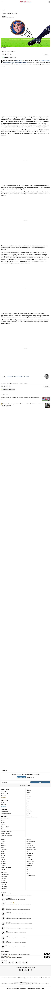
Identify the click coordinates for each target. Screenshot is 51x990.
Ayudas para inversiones (6, 835)
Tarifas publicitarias (5, 818)
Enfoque (28, 857)
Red (27, 851)
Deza (27, 800)
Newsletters (3, 804)
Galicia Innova (29, 863)
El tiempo (3, 869)
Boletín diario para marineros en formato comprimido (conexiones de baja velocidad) (18, 918)
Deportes (3, 853)
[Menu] (1, 2)
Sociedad (3, 855)
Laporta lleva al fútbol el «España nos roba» (18, 376)
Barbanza (28, 796)
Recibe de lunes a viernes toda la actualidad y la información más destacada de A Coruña (19, 928)
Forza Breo (3, 884)
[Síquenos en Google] (26, 962)
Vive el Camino (29, 859)
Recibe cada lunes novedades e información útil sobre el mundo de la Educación (18, 909)
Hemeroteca (3, 795)
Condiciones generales (31, 988)
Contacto (3, 828)
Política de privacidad (15, 988)
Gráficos (3, 859)
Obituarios (3, 865)
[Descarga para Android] (48, 954)
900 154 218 (25, 970)
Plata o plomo (29, 853)
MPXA (46, 977)
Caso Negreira (9, 383)
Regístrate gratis (21, 777)
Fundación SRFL (13, 977)
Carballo (28, 798)
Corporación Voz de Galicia (5, 977)
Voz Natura (36, 977)
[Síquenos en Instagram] (9, 962)
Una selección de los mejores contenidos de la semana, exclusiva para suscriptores (18, 903)
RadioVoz (24, 977)
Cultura (2, 857)
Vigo (27, 814)
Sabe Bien (28, 843)
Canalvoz (32, 977)
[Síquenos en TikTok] (19, 962)
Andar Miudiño (4, 882)
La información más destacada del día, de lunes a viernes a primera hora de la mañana (19, 894)
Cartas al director (4, 811)
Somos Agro (3, 861)
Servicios (3, 820)
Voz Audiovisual (19, 977)
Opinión (2, 851)
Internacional (4, 849)
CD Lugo (3, 880)
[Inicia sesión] (49, 2)
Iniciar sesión (30, 777)
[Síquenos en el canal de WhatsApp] (23, 962)
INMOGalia (3, 824)
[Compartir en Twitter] (11, 54)
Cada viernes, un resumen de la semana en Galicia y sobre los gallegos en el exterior (19, 923)
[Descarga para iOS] (45, 954)
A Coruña (28, 790)
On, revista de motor (30, 875)
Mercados (28, 867)
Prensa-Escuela (41, 977)
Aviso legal (9, 988)
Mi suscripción (4, 791)
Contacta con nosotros (6, 813)
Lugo (27, 806)
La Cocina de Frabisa (31, 849)
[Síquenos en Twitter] (5, 962)
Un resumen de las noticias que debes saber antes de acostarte (15, 899)
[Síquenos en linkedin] (12, 962)
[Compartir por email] (6, 54)
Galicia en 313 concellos (31, 816)
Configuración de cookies (40, 988)
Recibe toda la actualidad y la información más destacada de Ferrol (16, 932)
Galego (28, 785)
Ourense (28, 808)
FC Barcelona (20, 383)
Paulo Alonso (4, 377)
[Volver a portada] (26, 2)
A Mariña (28, 792)
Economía (3, 845)
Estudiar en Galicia (30, 847)
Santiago (28, 812)
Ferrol (27, 802)
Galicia (2, 843)
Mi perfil (2, 802)
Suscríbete (3, 797)
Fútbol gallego (4, 886)
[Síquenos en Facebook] (2, 962)
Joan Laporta (18, 60)
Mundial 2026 (4, 872)
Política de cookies (23, 988)
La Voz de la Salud (30, 841)
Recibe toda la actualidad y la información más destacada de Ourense (16, 946)
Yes (27, 871)
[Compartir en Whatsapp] (3, 54)
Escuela (28, 873)
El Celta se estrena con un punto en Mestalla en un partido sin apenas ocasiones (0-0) (21, 397)
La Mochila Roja (30, 861)
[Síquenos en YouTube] (16, 962)
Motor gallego (4, 888)
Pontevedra (29, 810)
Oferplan (3, 822)
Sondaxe (28, 977)
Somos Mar (3, 863)
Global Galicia (29, 845)
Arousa (28, 794)
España (2, 847)
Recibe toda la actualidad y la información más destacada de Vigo (16, 942)
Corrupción (26, 383)
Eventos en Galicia (5, 826)
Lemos (27, 804)
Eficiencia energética (5, 833)
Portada (2, 841)
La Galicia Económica (6, 867)
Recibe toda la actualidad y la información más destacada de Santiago (16, 937)
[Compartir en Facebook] (8, 54)
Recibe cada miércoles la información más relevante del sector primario (16, 913)
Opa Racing (3, 878)
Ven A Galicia (29, 855)
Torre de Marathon (5, 874)
